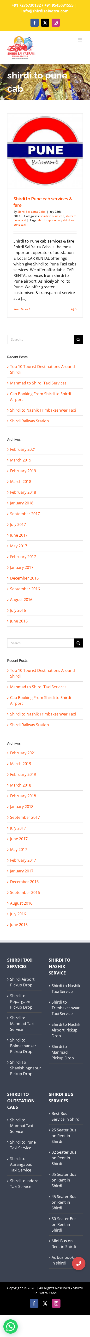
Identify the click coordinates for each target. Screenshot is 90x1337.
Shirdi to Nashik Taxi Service (66, 988)
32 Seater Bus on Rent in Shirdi (64, 1158)
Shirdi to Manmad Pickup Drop (63, 1052)
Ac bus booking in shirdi (65, 1260)
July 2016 (18, 914)
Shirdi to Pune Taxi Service (23, 1145)
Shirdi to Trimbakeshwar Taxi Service (66, 1008)
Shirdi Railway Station (29, 724)
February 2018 (23, 795)
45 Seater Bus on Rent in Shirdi (64, 1202)
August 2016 (21, 903)
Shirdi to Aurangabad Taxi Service (21, 1164)
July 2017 (18, 828)
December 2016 (24, 881)
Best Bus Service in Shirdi (66, 1116)
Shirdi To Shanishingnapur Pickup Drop (24, 1068)
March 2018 (20, 785)
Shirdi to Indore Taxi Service (24, 1183)
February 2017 (23, 860)
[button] (78, 1263)
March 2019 (20, 763)
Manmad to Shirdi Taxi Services (38, 686)
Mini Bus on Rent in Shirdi (64, 1243)
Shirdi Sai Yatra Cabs (31, 212)
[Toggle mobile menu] (80, 39)
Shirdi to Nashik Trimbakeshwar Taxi (43, 714)
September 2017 (25, 817)
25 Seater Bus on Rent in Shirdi (64, 1135)
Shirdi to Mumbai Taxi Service (21, 1125)
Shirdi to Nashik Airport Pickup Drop (66, 1030)
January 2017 (21, 871)
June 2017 (19, 838)
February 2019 (23, 774)
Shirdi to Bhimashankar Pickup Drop (23, 1045)
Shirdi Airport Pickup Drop (22, 982)
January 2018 (21, 806)
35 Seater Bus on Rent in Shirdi (64, 1180)
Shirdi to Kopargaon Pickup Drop (21, 1001)
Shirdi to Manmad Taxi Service (22, 1023)
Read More (20, 309)
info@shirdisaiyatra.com (45, 11)
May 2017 (18, 849)
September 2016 (25, 892)
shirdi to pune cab (52, 216)
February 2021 (23, 753)
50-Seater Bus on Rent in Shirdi (64, 1224)
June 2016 (19, 924)
